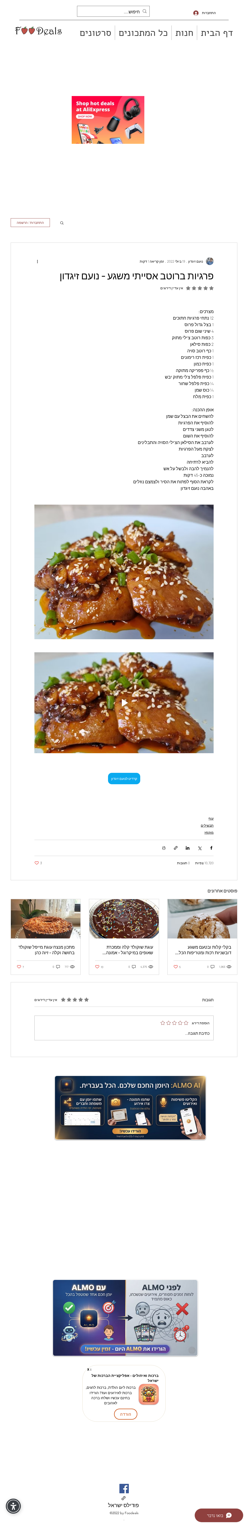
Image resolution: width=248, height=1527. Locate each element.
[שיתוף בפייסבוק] (211, 848)
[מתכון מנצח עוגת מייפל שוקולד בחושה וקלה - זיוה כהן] (45, 918)
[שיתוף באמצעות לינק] (175, 848)
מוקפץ (209, 832)
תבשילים (207, 825)
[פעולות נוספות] (37, 261)
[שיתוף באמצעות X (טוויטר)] (199, 848)
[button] (62, 223)
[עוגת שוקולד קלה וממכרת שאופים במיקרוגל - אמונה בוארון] (124, 918)
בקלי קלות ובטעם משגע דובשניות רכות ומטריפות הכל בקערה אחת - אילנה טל (205, 949)
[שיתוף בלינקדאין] (187, 848)
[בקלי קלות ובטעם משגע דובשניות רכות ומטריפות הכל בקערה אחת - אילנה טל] (202, 918)
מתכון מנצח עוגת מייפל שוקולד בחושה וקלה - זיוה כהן (46, 949)
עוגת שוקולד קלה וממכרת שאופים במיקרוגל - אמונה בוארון (129, 949)
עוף (211, 818)
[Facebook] (124, 1488)
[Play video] (124, 702)
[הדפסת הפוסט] (164, 848)
